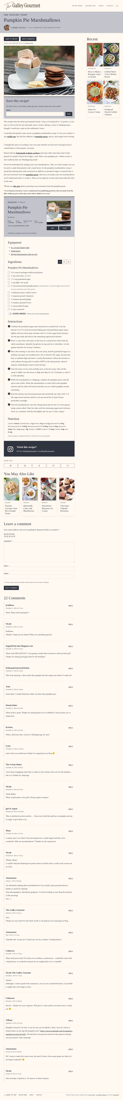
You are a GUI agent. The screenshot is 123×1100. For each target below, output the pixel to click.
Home (6, 14)
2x (64, 262)
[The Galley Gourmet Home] (22, 6)
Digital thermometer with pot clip (24, 254)
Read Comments (28, 39)
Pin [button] (52, 228)
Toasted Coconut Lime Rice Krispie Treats (11, 510)
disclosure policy (29, 43)
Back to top (11, 1095)
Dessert (24, 14)
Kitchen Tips (91, 6)
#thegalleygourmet (47, 451)
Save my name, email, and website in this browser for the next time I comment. (27, 582)
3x (68, 262)
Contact (110, 6)
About (101, 6)
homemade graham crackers (28, 153)
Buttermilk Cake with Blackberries (28, 508)
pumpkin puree (41, 136)
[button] (19, 28)
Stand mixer (15, 251)
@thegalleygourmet (29, 451)
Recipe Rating (9, 534)
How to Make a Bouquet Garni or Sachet (94, 74)
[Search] (117, 6)
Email (9, 110)
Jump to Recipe (11, 39)
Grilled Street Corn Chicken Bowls (110, 74)
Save (69, 114)
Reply (71, 605)
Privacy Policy (91, 1095)
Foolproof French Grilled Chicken (111, 112)
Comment (8, 541)
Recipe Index (77, 6)
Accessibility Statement (101, 1095)
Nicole (15, 27)
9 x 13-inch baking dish (20, 247)
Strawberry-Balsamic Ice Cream (47, 508)
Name (6, 573)
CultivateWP (116, 1095)
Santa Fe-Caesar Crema (94, 110)
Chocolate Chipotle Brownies (64, 508)
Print (65, 228)
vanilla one (11, 136)
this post (16, 186)
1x (60, 262)
